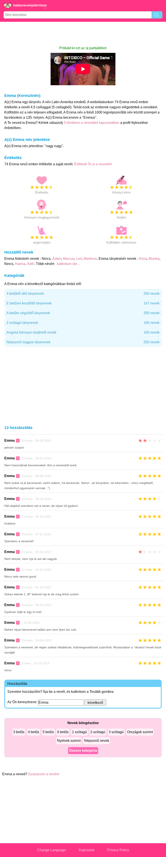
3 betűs (18, 732)
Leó (79, 258)
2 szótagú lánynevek (83, 323)
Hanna (20, 264)
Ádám (56, 258)
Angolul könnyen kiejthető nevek (83, 332)
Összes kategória (83, 750)
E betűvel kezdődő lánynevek (83, 303)
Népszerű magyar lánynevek (83, 342)
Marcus (68, 258)
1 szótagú (79, 732)
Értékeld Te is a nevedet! (93, 164)
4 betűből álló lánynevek (83, 293)
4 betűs (33, 732)
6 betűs (63, 732)
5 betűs (48, 732)
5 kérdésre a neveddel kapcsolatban (92, 122)
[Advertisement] (83, 33)
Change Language (51, 850)
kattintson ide (67, 264)
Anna (143, 258)
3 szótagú (116, 732)
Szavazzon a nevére (43, 774)
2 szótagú (97, 732)
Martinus (90, 258)
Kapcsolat (86, 850)
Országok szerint (140, 732)
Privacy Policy (118, 850)
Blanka (154, 258)
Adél (30, 264)
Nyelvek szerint (69, 740)
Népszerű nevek (96, 740)
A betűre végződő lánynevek (83, 313)
